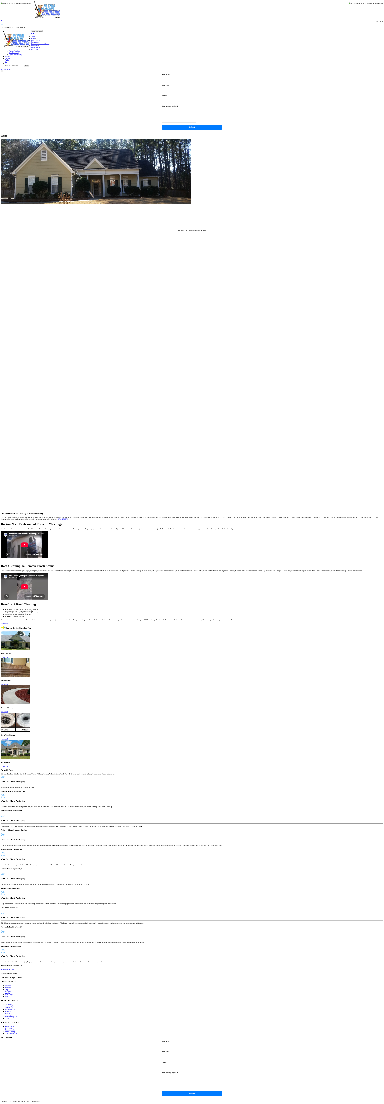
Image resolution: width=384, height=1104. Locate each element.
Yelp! (6, 996)
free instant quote (6, 69)
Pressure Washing (14, 51)
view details (4, 657)
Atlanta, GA (9, 1004)
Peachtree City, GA (11, 1017)
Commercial (34, 42)
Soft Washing (35, 49)
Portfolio (7, 56)
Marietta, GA (9, 1013)
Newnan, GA (9, 1015)
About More (5, 623)
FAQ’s (7, 60)
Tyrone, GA (8, 1018)
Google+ (7, 993)
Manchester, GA (10, 1011)
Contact (7, 58)
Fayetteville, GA (10, 1009)
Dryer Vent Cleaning (15, 54)
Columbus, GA (9, 1006)
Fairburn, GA (9, 1008)
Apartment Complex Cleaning (40, 44)
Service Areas (35, 40)
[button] (192, 505)
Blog (6, 62)
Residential (34, 45)
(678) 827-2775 (63, 519)
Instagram (8, 987)
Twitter (7, 989)
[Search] (5, 63)
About (33, 38)
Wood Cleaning (14, 53)
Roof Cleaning (35, 47)
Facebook (8, 985)
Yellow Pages (9, 994)
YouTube (8, 991)
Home (33, 36)
